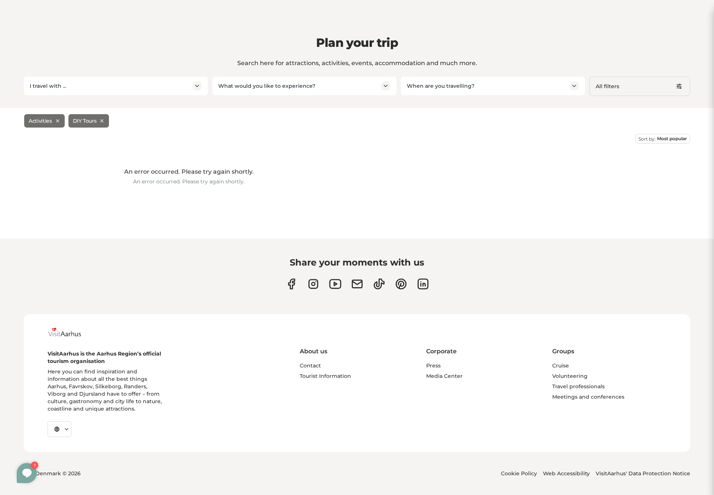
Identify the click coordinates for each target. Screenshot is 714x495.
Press (433, 365)
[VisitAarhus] (70, 332)
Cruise (560, 365)
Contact (310, 365)
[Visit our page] (313, 283)
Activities (40, 121)
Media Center (444, 376)
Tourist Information (325, 376)
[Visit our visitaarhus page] (291, 283)
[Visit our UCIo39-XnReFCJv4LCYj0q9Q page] (335, 283)
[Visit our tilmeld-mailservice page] (357, 283)
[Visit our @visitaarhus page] (379, 283)
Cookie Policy (519, 473)
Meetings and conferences (588, 396)
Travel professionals (578, 386)
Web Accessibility (566, 473)
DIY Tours (85, 121)
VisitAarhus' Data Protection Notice (643, 473)
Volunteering (570, 376)
